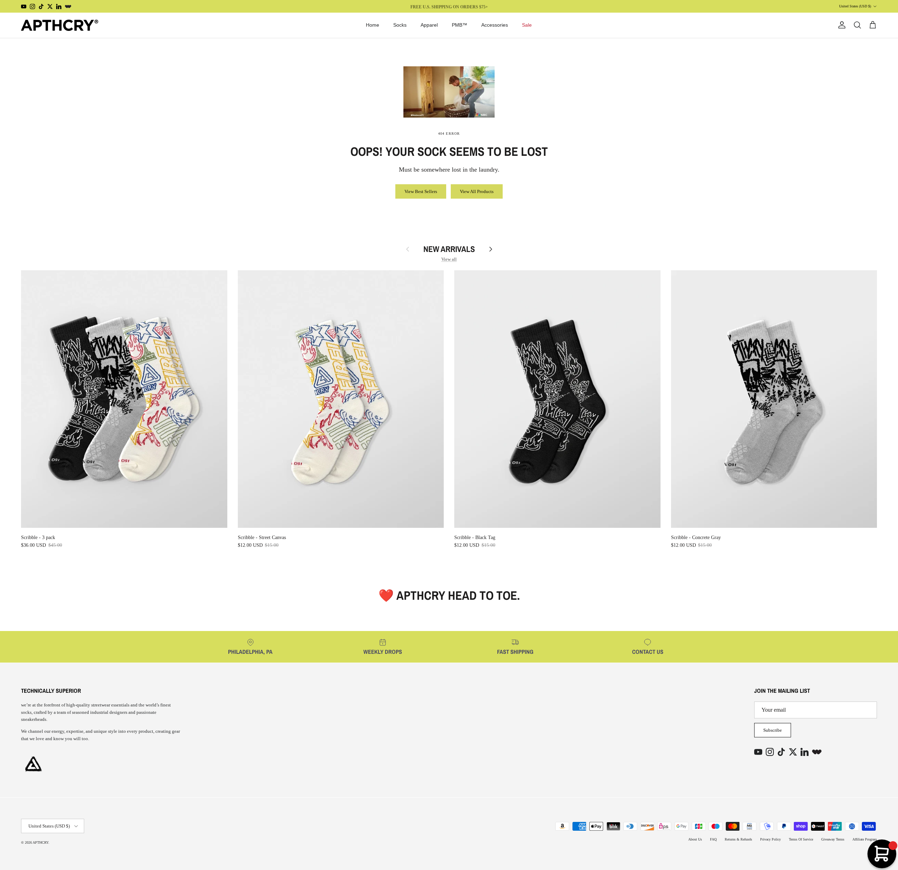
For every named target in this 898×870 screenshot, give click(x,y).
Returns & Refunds (738, 839)
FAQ (713, 839)
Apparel (429, 25)
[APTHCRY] (59, 25)
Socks (400, 25)
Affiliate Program (864, 839)
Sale (527, 25)
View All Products (477, 191)
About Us (695, 839)
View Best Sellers (420, 191)
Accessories (494, 25)
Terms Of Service (801, 839)
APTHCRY (40, 842)
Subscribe (772, 730)
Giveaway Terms (832, 839)
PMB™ (459, 25)
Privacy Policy (770, 839)
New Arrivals (449, 249)
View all (449, 259)
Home (372, 25)
